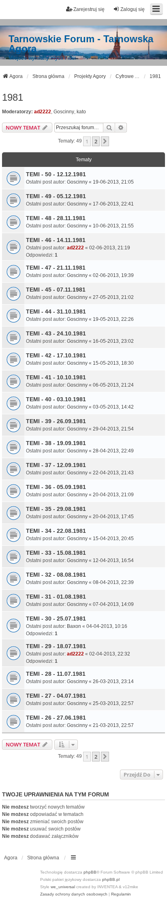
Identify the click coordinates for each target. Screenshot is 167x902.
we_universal (63, 887)
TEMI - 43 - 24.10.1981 (56, 333)
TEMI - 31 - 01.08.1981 (56, 596)
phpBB (90, 872)
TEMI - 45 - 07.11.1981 (56, 289)
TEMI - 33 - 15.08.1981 (56, 552)
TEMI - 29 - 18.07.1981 (56, 646)
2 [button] (95, 141)
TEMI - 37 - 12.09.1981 (56, 465)
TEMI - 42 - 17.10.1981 (56, 355)
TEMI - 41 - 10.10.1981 (56, 377)
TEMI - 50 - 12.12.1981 (56, 174)
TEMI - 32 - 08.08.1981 (56, 574)
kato (81, 112)
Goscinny (64, 112)
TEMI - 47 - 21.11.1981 (56, 267)
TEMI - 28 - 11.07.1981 (56, 674)
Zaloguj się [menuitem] (132, 9)
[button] (105, 141)
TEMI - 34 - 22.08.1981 (56, 531)
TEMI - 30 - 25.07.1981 (56, 618)
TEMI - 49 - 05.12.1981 (56, 196)
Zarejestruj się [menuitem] (89, 9)
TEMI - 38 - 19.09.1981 (56, 443)
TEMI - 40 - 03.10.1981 (56, 399)
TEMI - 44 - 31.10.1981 (56, 311)
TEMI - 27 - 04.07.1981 (56, 695)
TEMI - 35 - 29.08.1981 (56, 509)
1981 (12, 97)
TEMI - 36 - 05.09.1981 (56, 487)
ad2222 (42, 112)
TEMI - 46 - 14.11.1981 (56, 240)
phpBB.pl (111, 879)
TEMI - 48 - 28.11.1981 (56, 218)
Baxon (74, 626)
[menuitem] (73, 894)
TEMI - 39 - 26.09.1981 (56, 421)
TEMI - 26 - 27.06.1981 (56, 717)
